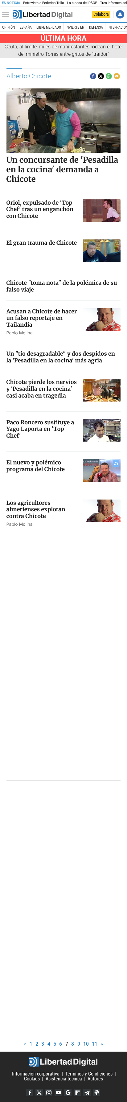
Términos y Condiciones (89, 1074)
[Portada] (42, 14)
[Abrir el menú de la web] (7, 14)
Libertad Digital (63, 1062)
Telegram (87, 1092)
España (26, 27)
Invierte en (75, 27)
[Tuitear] (101, 76)
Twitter (39, 1092)
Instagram (48, 1092)
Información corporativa (35, 1074)
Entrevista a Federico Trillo (43, 3)
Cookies (32, 1079)
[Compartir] (93, 76)
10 (86, 1044)
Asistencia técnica (64, 1079)
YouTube (58, 1092)
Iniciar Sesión (120, 14)
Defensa (96, 27)
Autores (95, 1079)
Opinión (8, 27)
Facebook (29, 1092)
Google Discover (68, 1092)
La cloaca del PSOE (82, 3)
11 (94, 1044)
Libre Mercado (48, 27)
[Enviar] (109, 76)
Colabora (101, 14)
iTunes (96, 1092)
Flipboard (77, 1092)
